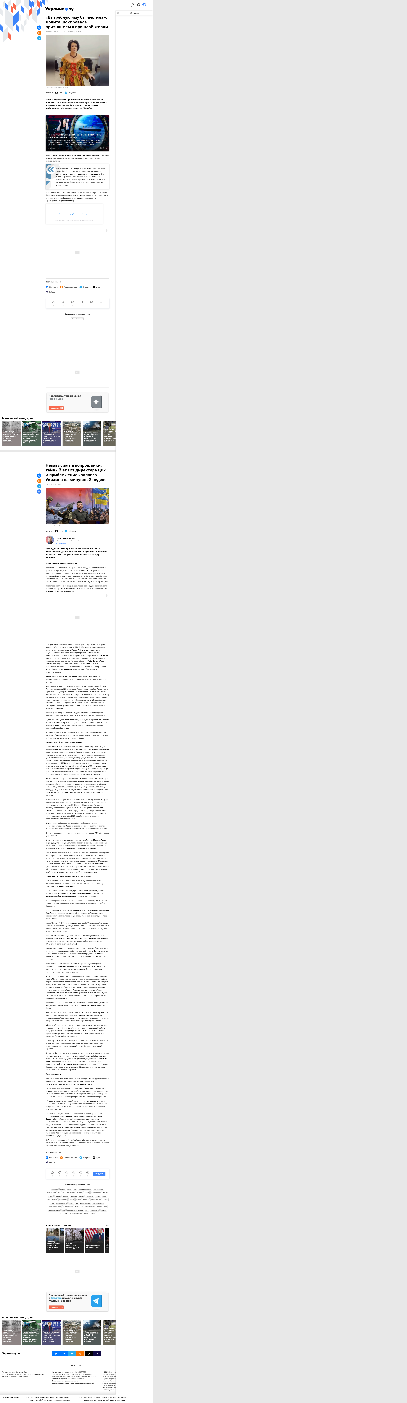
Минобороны (95, 1210)
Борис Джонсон (90, 1206)
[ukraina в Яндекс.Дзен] (89, 1353)
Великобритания (96, 1192)
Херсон (71, 1203)
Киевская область (61, 1203)
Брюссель (86, 1199)
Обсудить (99, 1174)
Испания (54, 1199)
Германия (58, 1196)
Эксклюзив (55, 1189)
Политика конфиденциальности (65, 1381)
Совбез (93, 1213)
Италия (50, 1196)
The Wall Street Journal (75, 1213)
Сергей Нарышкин (98, 1203)
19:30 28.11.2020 (51, 32)
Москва (79, 1192)
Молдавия (74, 1196)
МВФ (63, 1210)
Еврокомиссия (71, 1192)
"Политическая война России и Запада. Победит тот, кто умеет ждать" (77, 1144)
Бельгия (86, 1192)
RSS (80, 1365)
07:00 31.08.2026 (51, 484)
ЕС (59, 1192)
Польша (71, 1199)
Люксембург (89, 1196)
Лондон (98, 1196)
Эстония (81, 1196)
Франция (65, 1196)
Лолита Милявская (77, 319)
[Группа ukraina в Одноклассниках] (80, 1353)
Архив (74, 1365)
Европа (105, 1192)
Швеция (78, 1199)
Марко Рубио (79, 1206)
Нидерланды (63, 1199)
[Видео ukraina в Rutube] (97, 1353)
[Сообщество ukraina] (64, 1353)
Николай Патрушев (54, 1210)
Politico (86, 1213)
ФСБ (66, 1213)
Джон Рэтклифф (98, 1189)
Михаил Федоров (85, 1203)
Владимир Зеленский (85, 1189)
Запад (104, 1196)
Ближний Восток (96, 1199)
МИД (60, 1213)
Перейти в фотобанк (62, 87)
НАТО (87, 1210)
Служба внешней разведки (75, 1210)
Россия (69, 1189)
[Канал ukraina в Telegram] (72, 1353)
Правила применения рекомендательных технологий (73, 1383)
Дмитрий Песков (102, 1206)
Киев (48, 1199)
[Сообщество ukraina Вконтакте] (56, 1353)
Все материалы (61, 543)
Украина (62, 1189)
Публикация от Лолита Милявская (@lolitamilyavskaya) (74, 220)
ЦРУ (63, 1192)
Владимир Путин (68, 1206)
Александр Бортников (54, 1206)
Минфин (103, 1210)
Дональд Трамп (51, 1192)
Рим (77, 1203)
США (75, 1189)
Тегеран (105, 1199)
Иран (52, 1203)
